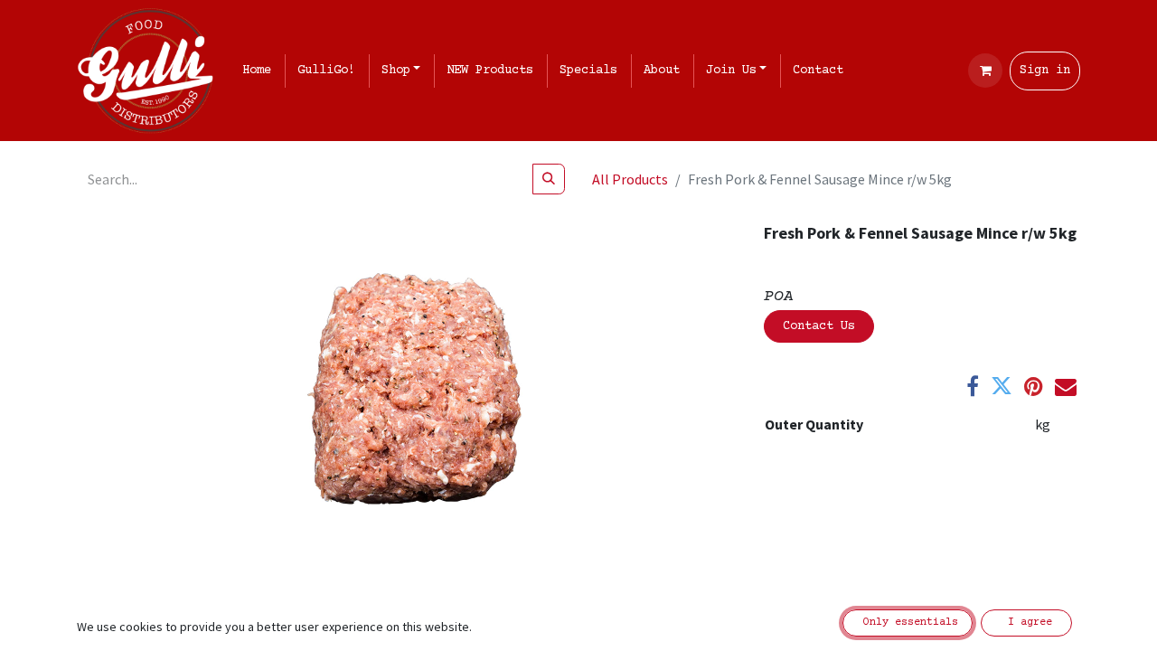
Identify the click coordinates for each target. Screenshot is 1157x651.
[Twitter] (1001, 386)
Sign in (1045, 70)
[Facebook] (972, 386)
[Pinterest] (1033, 386)
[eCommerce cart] (985, 70)
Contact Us (819, 326)
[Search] (548, 179)
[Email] (1066, 386)
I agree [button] (1026, 622)
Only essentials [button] (907, 622)
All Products (630, 179)
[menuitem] (260, 71)
